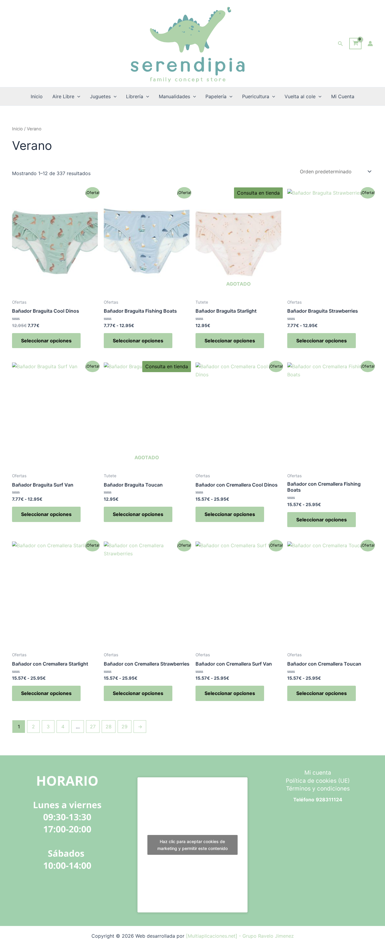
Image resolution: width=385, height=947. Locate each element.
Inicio (37, 96)
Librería (134, 96)
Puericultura (255, 96)
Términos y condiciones (318, 788)
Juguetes (100, 96)
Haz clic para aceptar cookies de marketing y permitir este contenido (192, 845)
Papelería (215, 96)
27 (93, 727)
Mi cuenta (317, 772)
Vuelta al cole (300, 96)
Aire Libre (63, 96)
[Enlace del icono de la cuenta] (370, 43)
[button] (340, 43)
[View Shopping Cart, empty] (355, 43)
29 (125, 727)
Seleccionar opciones (46, 341)
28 (109, 727)
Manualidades (174, 96)
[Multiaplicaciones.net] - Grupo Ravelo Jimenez (240, 936)
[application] (77, 96)
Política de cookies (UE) (318, 780)
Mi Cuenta (342, 96)
